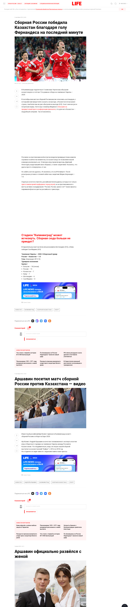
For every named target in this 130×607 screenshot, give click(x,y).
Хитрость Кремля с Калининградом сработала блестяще (73, 527)
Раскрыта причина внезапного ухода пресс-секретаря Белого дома (50, 363)
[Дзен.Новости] (32, 321)
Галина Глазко (27, 302)
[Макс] (37, 321)
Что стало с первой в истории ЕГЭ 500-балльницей (26, 354)
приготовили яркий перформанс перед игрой (38, 184)
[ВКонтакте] (45, 321)
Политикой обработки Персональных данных (49, 9)
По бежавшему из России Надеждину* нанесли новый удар (49, 354)
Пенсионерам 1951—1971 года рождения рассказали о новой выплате (26, 363)
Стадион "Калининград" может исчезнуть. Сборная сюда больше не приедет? (45, 238)
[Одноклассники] (49, 321)
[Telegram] (41, 321)
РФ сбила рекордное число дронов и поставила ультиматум (73, 354)
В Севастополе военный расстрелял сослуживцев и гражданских (73, 363)
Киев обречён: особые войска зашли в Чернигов (26, 526)
